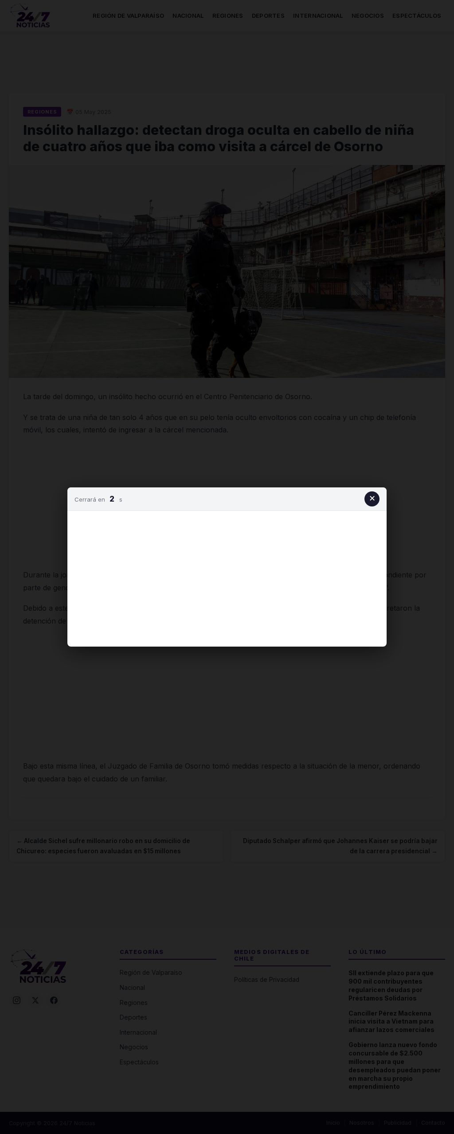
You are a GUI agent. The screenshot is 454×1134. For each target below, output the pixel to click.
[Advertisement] (227, 577)
